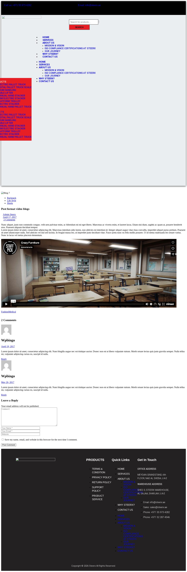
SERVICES (44, 64)
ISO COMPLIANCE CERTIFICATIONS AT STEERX (70, 48)
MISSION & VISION (54, 45)
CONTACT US (50, 56)
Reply (4, 359)
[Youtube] (165, 7)
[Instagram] (173, 7)
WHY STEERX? (47, 78)
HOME (42, 61)
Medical (12, 312)
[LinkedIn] (4, 314)
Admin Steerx (9, 214)
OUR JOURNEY (52, 75)
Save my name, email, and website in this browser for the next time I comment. (41, 439)
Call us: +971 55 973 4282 (17, 5)
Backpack (11, 198)
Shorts (10, 203)
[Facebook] (156, 7)
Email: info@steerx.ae (89, 5)
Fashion (4, 312)
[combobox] (83, 22)
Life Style (11, 200)
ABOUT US (48, 42)
